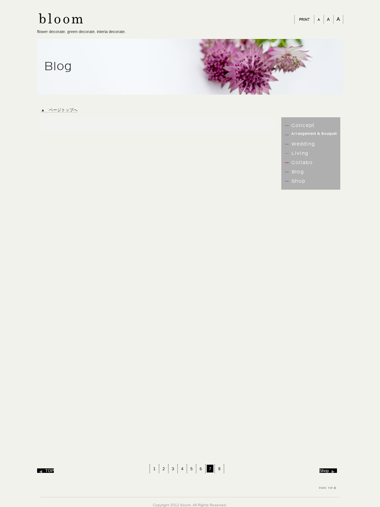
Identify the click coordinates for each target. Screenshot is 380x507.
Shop (324, 470)
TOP (49, 470)
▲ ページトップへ (59, 110)
